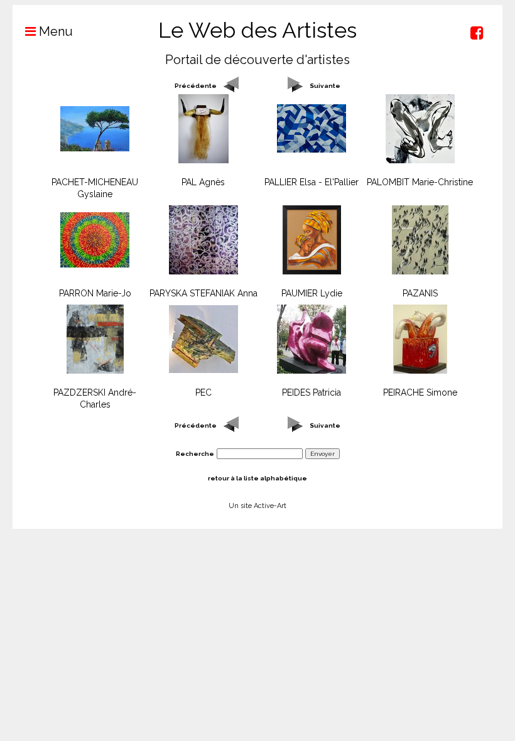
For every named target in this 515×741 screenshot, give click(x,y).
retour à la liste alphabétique (257, 478)
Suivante (325, 85)
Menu (54, 31)
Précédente (196, 85)
